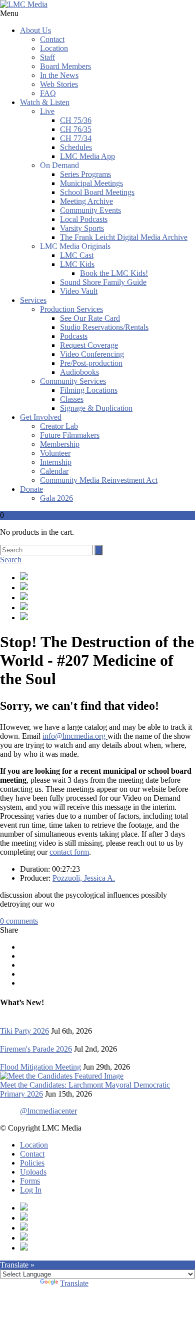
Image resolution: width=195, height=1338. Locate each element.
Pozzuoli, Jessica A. (83, 878)
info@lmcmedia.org (75, 736)
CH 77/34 (76, 138)
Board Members (65, 66)
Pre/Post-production (91, 363)
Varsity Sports (82, 228)
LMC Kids (77, 264)
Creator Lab (59, 426)
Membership (60, 444)
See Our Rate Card (90, 318)
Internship (56, 462)
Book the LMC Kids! (114, 273)
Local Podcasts (84, 219)
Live (47, 111)
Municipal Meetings (91, 183)
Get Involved (41, 417)
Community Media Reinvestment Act (99, 480)
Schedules (76, 147)
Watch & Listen (45, 102)
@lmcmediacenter (48, 1111)
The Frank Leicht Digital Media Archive (124, 237)
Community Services (73, 381)
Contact (52, 39)
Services (33, 300)
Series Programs (85, 174)
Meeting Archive (86, 201)
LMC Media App (87, 156)
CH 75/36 (76, 120)
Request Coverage (89, 345)
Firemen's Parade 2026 (36, 1049)
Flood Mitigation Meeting (40, 1067)
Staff (47, 57)
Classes (72, 399)
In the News (59, 75)
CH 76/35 (76, 129)
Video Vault (79, 291)
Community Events (90, 210)
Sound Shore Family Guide (103, 282)
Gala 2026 (56, 498)
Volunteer (55, 453)
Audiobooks (79, 372)
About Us (35, 30)
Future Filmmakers (70, 435)
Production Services (71, 309)
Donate (31, 489)
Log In (31, 1190)
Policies (32, 1163)
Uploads (33, 1172)
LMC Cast (77, 255)
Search (11, 559)
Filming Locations (89, 390)
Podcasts (74, 336)
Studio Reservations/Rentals (104, 327)
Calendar (54, 471)
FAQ (48, 93)
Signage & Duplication (96, 408)
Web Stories (59, 84)
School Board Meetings (97, 192)
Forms (30, 1181)
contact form (69, 852)
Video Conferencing (92, 354)
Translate (74, 1283)
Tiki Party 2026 (24, 1031)
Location (54, 48)
